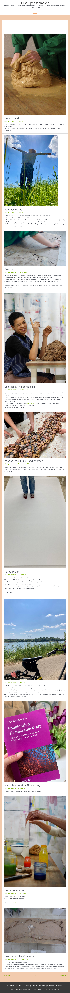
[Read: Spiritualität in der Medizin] (34, 338)
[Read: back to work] (34, 74)
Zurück (7, 975)
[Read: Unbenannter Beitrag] (34, 639)
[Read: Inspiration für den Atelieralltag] (34, 741)
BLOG (39, 989)
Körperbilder (11, 571)
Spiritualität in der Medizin (19, 386)
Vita (35, 989)
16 (42, 975)
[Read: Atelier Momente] (34, 841)
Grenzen (9, 269)
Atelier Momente (14, 890)
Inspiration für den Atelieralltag (22, 785)
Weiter (63, 975)
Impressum (14, 989)
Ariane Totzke (30, 403)
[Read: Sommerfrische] (31, 170)
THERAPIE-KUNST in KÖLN (51, 989)
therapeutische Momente (19, 956)
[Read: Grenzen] (34, 248)
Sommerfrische (13, 209)
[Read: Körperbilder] (34, 522)
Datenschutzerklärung (25, 989)
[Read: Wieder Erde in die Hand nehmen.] (34, 434)
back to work (12, 118)
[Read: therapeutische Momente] (34, 930)
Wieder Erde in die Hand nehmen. (24, 460)
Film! (26, 407)
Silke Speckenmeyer (35, 3)
